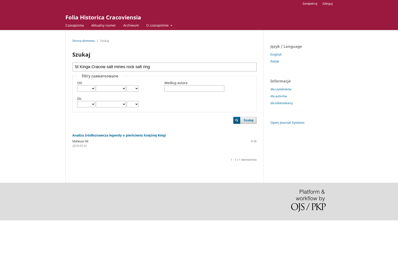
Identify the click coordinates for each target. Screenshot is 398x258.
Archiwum (131, 25)
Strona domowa (83, 41)
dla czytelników (280, 89)
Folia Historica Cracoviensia (103, 17)
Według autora (175, 83)
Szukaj (248, 120)
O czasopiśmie (158, 25)
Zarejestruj (310, 3)
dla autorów (278, 96)
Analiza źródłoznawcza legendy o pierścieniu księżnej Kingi (119, 135)
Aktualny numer (103, 25)
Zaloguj (327, 3)
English (276, 54)
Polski (274, 61)
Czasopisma (74, 25)
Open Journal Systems (287, 122)
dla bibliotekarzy (281, 103)
